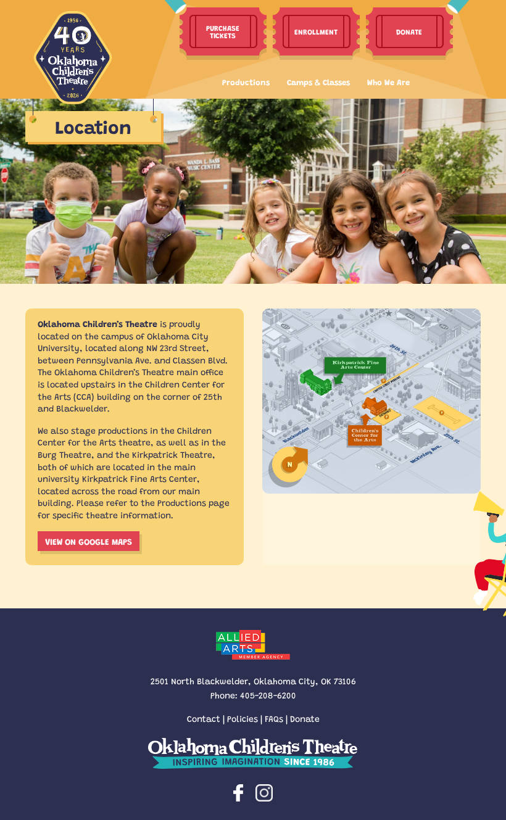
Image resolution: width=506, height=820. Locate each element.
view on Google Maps (88, 541)
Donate (305, 718)
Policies (242, 718)
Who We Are (388, 82)
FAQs (274, 718)
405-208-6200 (268, 695)
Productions (246, 82)
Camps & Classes (318, 82)
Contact (203, 718)
